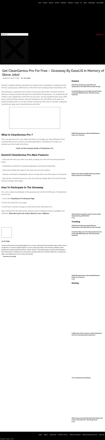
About (46, 434)
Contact (102, 434)
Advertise (53, 434)
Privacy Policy (63, 434)
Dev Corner (100, 3)
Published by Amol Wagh (9, 256)
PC (81, 3)
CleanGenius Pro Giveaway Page (22, 198)
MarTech (63, 3)
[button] (14, 19)
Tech (39, 3)
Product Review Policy (89, 434)
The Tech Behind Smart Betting (81, 378)
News (85, 3)
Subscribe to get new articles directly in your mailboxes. (29, 213)
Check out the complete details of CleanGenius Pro (34, 148)
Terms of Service (75, 434)
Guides (77, 3)
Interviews (91, 3)
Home (40, 434)
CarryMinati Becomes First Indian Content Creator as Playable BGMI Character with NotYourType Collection (87, 92)
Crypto (57, 3)
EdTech (51, 3)
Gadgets (70, 3)
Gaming (45, 3)
